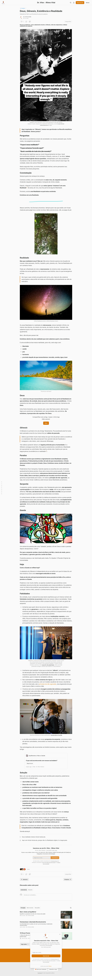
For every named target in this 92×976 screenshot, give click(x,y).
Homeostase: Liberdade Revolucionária (33, 922)
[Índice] (2, 488)
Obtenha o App (53, 969)
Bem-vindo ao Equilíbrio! (28, 912)
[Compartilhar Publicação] (73, 2)
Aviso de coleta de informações (48, 960)
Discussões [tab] (37, 907)
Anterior (25, 879)
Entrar (87, 2)
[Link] (18, 135)
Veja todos (24, 944)
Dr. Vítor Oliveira (27, 16)
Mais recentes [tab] (30, 907)
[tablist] (26, 889)
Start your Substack (41, 969)
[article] (46, 914)
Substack (40, 973)
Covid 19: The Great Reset (48, 664)
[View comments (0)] (26, 21)
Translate (23, 8)
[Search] (70, 2)
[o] (66, 936)
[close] (60, 934)
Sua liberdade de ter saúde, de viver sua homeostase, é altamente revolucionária (36, 924)
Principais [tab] (23, 907)
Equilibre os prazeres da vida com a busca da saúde (32, 914)
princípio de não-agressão (47, 684)
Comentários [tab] (24, 889)
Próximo (66, 879)
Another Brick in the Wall (56, 735)
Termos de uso (54, 959)
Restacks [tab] (30, 889)
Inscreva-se (80, 2)
